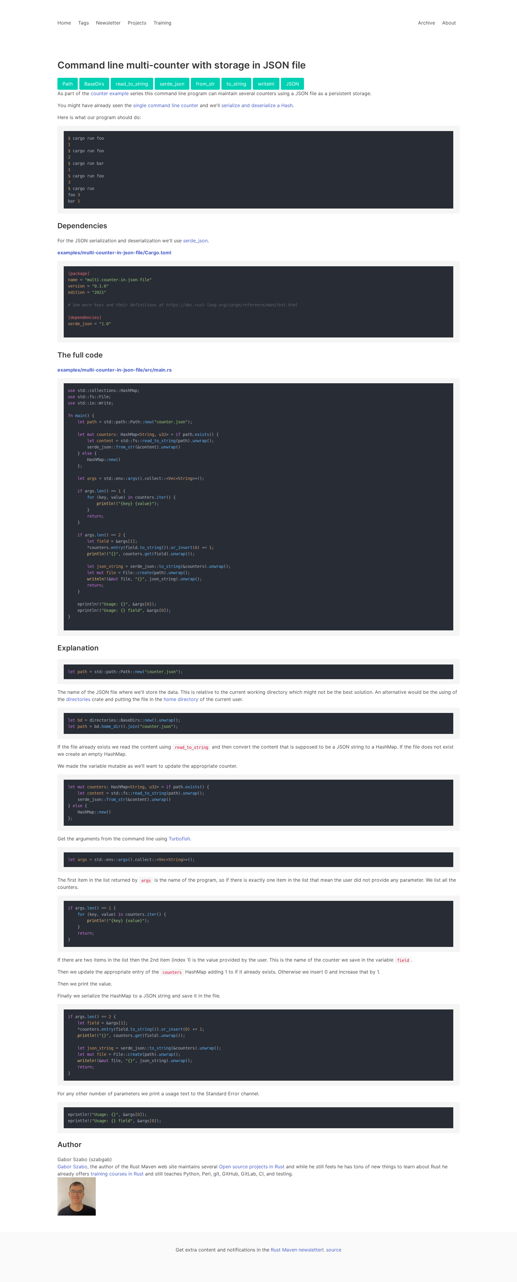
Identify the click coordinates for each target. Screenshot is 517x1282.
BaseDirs (94, 84)
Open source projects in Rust (252, 1167)
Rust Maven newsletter (296, 1250)
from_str (205, 84)
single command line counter (165, 105)
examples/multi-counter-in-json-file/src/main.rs (114, 370)
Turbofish (179, 839)
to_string (236, 84)
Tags (83, 23)
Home (64, 23)
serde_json (172, 84)
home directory (181, 699)
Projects (137, 23)
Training (162, 23)
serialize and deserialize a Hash (257, 105)
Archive (426, 23)
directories (78, 699)
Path (68, 84)
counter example (110, 93)
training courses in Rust (117, 1174)
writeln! (266, 84)
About (449, 23)
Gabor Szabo (72, 1167)
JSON (292, 84)
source (333, 1250)
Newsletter (108, 23)
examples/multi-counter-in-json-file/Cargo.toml (114, 253)
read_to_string (132, 84)
